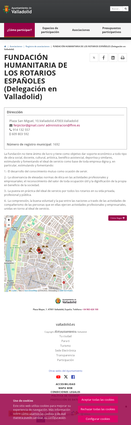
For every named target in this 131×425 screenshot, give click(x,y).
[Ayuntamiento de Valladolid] (7, 10)
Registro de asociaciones (38, 46)
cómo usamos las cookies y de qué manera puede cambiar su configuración (39, 415)
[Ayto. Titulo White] (21, 10)
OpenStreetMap (30, 290)
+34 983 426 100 (90, 309)
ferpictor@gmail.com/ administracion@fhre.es (46, 125)
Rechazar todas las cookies (98, 409)
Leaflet (14, 290)
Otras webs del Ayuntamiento (65, 370)
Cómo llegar (119, 217)
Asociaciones (16, 46)
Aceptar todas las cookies (98, 400)
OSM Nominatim (66, 290)
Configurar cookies (98, 419)
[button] (8, 220)
